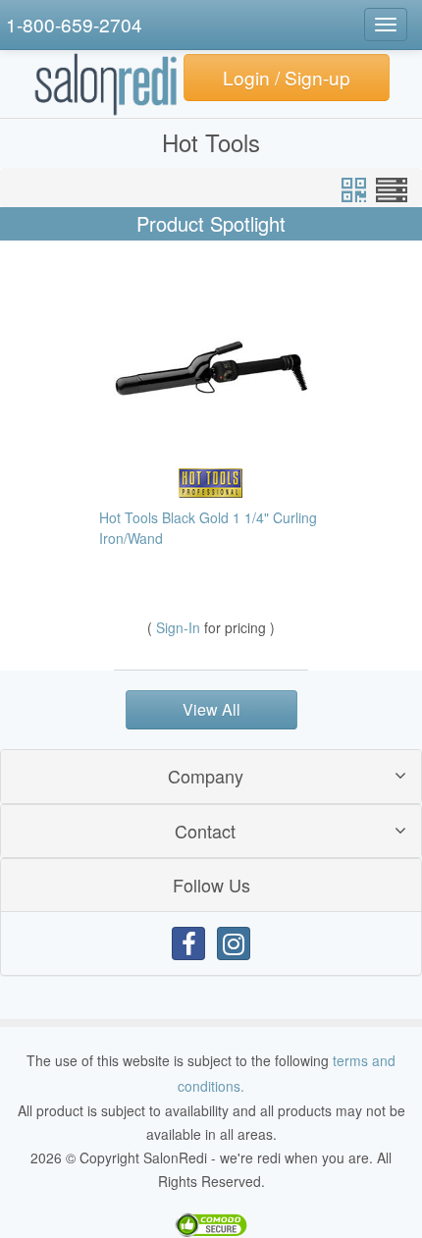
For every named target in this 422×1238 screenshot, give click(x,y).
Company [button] (205, 775)
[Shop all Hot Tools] (211, 480)
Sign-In (180, 627)
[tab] (211, 776)
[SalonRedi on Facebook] (188, 943)
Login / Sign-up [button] (286, 77)
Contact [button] (205, 830)
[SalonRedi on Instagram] (233, 943)
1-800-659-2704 (74, 24)
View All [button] (211, 709)
